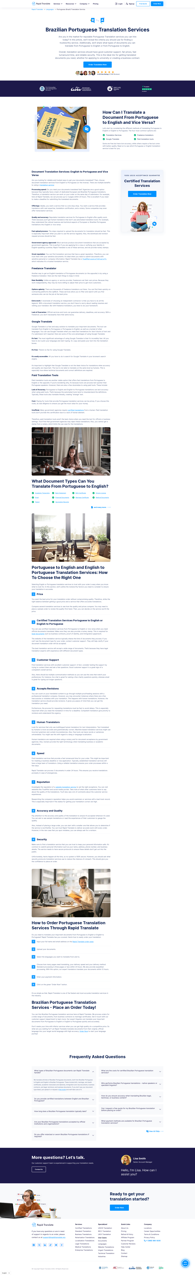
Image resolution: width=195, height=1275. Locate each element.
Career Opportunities (152, 1231)
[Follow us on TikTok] (50, 1245)
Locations (148, 1228)
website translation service (66, 787)
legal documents (38, 634)
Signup (131, 4)
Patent (37, 502)
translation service (47, 185)
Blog (123, 1250)
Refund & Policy (127, 1234)
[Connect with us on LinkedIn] (45, 1245)
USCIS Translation (105, 1228)
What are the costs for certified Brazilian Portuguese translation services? (127, 1072)
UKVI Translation (104, 1234)
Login (120, 4)
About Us (124, 1228)
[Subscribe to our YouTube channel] (56, 1245)
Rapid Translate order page (83, 942)
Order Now (157, 4)
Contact (124, 1253)
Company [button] (83, 4)
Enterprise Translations (84, 1250)
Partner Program (127, 1241)
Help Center (125, 1247)
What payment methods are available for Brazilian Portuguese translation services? (126, 1122)
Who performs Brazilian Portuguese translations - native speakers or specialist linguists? (129, 1084)
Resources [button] (70, 4)
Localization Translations (84, 1241)
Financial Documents (62, 497)
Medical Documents (102, 497)
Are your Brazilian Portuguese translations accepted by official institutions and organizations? (59, 1123)
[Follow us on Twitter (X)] (39, 1245)
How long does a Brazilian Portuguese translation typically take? (60, 1111)
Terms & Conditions (151, 1234)
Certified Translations (83, 1228)
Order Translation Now (97, 65)
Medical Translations (83, 1247)
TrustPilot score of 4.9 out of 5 (94, 259)
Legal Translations (82, 1244)
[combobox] (6, 1273)
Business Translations (83, 1234)
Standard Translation (83, 1231)
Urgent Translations (105, 1250)
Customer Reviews (128, 1244)
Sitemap (124, 1256)
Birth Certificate (81, 493)
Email (37, 497)
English (4, 1273)
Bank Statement (60, 493)
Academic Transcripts (42, 493)
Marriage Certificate (82, 497)
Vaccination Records (62, 502)
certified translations (76, 410)
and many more (100, 507)
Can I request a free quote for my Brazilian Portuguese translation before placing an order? (128, 1109)
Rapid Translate (37, 9)
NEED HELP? (185, 1263)
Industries (102, 1256)
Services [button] (57, 4)
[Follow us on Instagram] (34, 1245)
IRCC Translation (104, 1231)
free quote (62, 1089)
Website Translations (106, 1247)
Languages (50, 9)
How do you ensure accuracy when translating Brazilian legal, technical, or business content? (126, 1097)
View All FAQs (154, 1131)
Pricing (95, 4)
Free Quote (143, 4)
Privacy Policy (149, 1237)
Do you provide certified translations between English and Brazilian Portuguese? (61, 1100)
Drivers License (101, 493)
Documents (102, 1241)
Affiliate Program (127, 1237)
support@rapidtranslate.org (54, 1237)
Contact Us (39, 1169)
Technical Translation (106, 1253)
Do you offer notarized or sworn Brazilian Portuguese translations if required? (61, 1135)
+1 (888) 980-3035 (153, 1241)
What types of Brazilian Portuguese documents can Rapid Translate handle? (61, 1072)
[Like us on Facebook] (62, 1245)
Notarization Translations (84, 1237)
